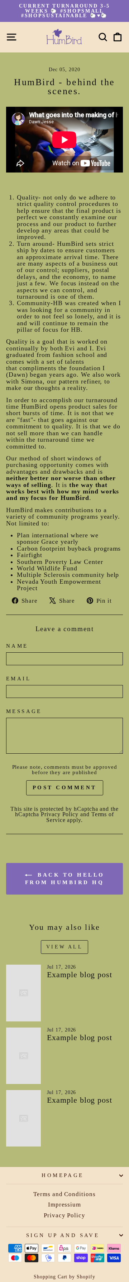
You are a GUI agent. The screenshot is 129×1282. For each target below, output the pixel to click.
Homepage (62, 1175)
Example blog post (79, 974)
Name (17, 646)
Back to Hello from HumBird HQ (65, 879)
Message (24, 711)
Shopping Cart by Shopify (64, 1276)
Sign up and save (63, 1235)
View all (64, 947)
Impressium (64, 1204)
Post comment (65, 787)
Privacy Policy (59, 814)
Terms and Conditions (64, 1194)
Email (18, 678)
